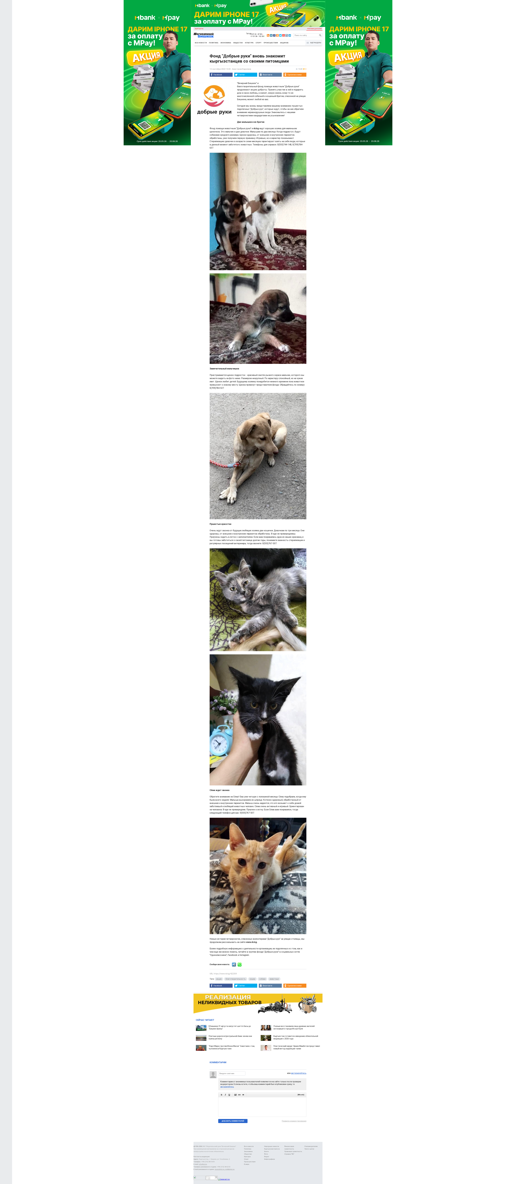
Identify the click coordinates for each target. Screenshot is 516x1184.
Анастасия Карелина (241, 69)
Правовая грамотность (293, 1151)
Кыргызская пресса (272, 1149)
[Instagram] (286, 35)
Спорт (258, 43)
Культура (249, 43)
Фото (266, 1154)
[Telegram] (290, 35)
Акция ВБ (284, 43)
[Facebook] (274, 35)
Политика (213, 43)
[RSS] (268, 35)
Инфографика (269, 1159)
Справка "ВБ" (289, 1154)
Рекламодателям (314, 29)
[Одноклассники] (277, 35)
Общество (238, 43)
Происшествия (271, 43)
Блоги (266, 1151)
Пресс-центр (309, 1149)
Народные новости (271, 1146)
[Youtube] (283, 35)
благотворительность (236, 979)
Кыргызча (199, 29)
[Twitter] (280, 35)
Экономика (225, 43)
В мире (246, 1164)
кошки (252, 979)
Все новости (201, 43)
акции (219, 979)
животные (274, 979)
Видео (266, 1156)
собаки (262, 979)
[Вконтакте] (271, 35)
